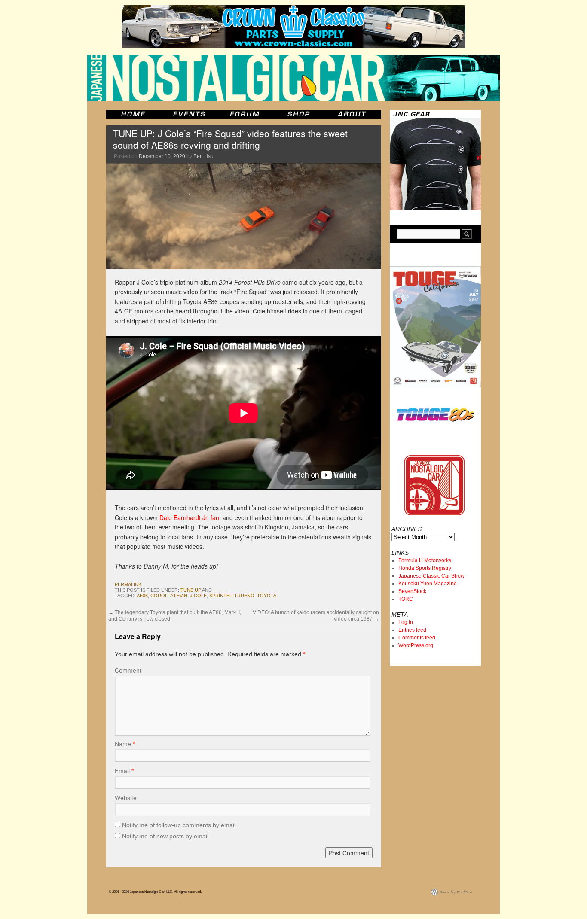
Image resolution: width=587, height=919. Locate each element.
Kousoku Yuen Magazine (427, 584)
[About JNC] (352, 114)
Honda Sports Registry (424, 568)
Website (126, 797)
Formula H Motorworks (424, 560)
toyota (266, 595)
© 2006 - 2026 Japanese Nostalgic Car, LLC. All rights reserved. (155, 892)
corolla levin (168, 595)
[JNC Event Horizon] (189, 114)
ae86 (142, 595)
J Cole (198, 595)
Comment (128, 670)
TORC (405, 599)
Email (124, 770)
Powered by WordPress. (456, 891)
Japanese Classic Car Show (431, 576)
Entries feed (412, 630)
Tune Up (190, 590)
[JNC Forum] (245, 114)
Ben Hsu (203, 156)
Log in (405, 622)
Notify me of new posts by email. (166, 836)
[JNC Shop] (298, 114)
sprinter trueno (231, 595)
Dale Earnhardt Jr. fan (189, 517)
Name (125, 743)
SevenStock (412, 591)
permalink (128, 584)
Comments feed (416, 638)
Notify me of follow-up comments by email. (179, 825)
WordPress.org (415, 645)
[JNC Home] (133, 114)
